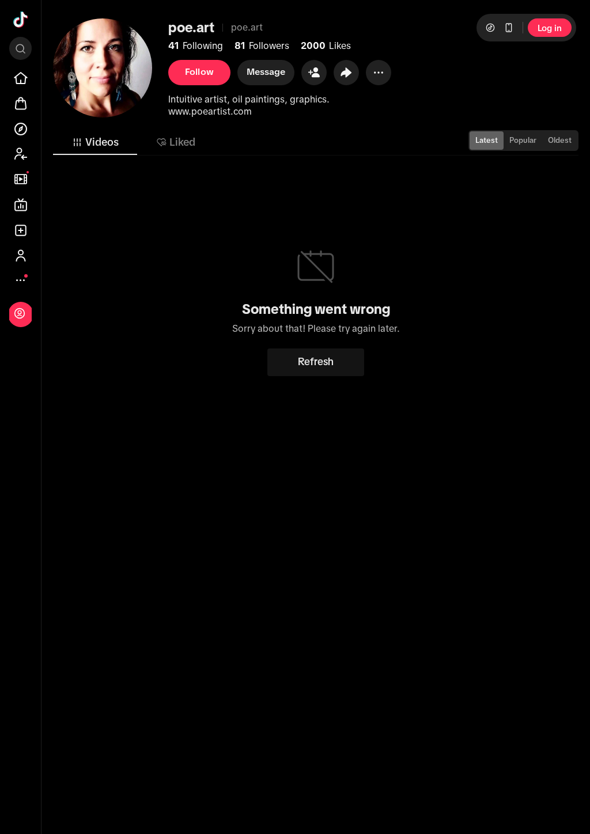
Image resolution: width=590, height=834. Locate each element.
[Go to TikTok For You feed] (20, 20)
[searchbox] (20, 48)
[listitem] (20, 78)
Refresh (316, 361)
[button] (314, 72)
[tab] (95, 142)
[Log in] (19, 313)
